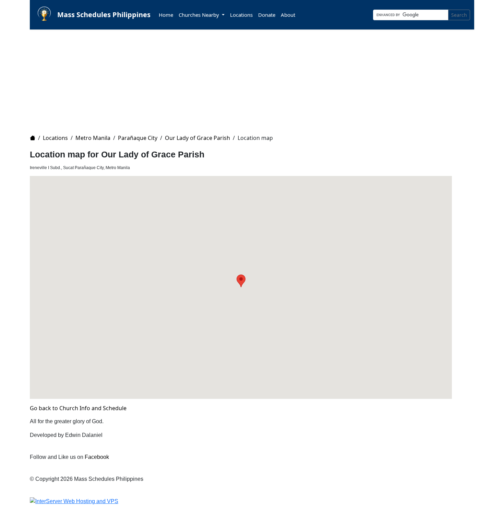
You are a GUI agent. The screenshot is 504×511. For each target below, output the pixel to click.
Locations (241, 14)
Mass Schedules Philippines (104, 14)
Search (459, 15)
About (288, 14)
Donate (266, 14)
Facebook (97, 457)
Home (166, 14)
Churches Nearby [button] (199, 14)
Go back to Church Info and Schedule (78, 408)
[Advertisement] (235, 77)
